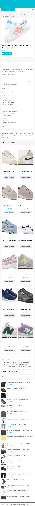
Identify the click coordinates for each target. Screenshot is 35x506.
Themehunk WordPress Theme (25, 504)
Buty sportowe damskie (15, 14)
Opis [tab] (2, 59)
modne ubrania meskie (16, 135)
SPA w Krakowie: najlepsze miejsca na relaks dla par (16, 362)
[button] (30, 21)
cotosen (7, 135)
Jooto (7, 504)
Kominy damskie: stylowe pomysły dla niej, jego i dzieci (17, 366)
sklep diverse (26, 135)
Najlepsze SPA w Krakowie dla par (11, 360)
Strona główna (4, 14)
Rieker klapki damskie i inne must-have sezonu (14, 364)
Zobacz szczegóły (6, 53)
